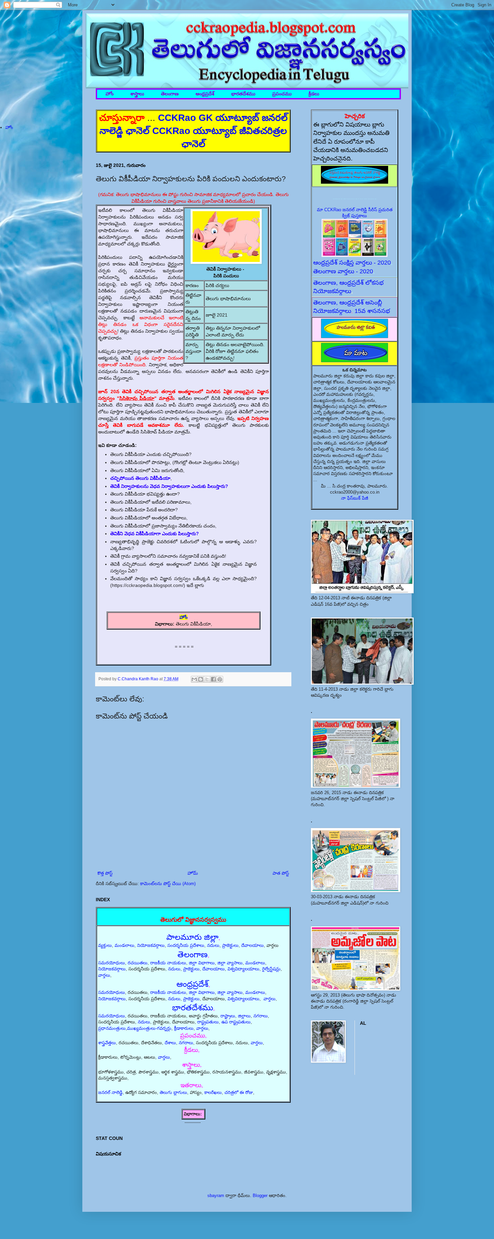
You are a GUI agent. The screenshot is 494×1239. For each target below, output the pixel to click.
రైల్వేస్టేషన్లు (271, 968)
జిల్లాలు (244, 1015)
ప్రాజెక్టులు (230, 945)
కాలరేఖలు (213, 1092)
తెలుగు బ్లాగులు (173, 1092)
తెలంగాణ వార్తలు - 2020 (343, 271)
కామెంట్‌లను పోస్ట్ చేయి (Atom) (168, 883)
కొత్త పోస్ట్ (105, 873)
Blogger (260, 1195)
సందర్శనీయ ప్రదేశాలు (185, 945)
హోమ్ (193, 873)
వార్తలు (104, 975)
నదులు (213, 945)
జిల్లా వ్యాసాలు (230, 962)
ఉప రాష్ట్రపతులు (236, 1021)
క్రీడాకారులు (184, 1028)
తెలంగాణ (170, 93)
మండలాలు (124, 945)
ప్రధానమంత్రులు (112, 1028)
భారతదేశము (243, 93)
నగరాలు (260, 1015)
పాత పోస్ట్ (281, 873)
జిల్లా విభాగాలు (202, 962)
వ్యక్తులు (105, 945)
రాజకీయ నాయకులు (168, 962)
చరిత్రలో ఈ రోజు (238, 1092)
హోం (110, 93)
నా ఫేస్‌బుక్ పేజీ (354, 498)
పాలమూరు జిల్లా (192, 937)
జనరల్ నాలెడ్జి (110, 1092)
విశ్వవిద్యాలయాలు (243, 968)
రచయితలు (138, 962)
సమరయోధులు (111, 962)
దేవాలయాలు (252, 945)
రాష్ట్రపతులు (208, 1021)
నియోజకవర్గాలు (151, 945)
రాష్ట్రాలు (227, 1015)
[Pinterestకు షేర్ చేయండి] (219, 679)
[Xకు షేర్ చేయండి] (207, 679)
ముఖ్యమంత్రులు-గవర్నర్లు (149, 1028)
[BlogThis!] (200, 679)
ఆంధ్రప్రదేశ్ (205, 93)
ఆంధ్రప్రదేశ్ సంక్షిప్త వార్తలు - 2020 (352, 262)
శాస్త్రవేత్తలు (107, 1042)
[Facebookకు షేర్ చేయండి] (213, 679)
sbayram (215, 1195)
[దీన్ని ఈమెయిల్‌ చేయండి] (194, 679)
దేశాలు (170, 1042)
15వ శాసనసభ (372, 311)
